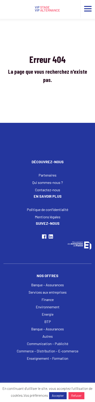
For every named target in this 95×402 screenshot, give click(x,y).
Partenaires (47, 175)
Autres (47, 336)
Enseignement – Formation (47, 358)
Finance (48, 299)
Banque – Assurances (47, 285)
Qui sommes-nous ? (47, 182)
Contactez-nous (47, 190)
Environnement (47, 307)
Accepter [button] (58, 395)
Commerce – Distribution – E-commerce (47, 351)
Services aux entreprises (48, 292)
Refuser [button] (76, 395)
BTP (47, 321)
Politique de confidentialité (47, 209)
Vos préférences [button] (36, 395)
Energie (47, 314)
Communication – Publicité (47, 343)
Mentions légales (47, 217)
